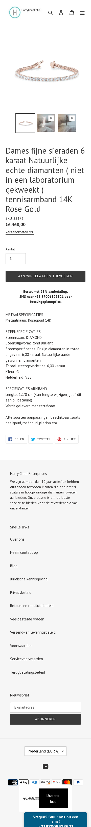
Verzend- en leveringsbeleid (33, 632)
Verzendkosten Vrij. (20, 232)
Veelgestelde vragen (27, 619)
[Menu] (82, 12)
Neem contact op (24, 552)
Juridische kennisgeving (29, 579)
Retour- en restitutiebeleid (32, 605)
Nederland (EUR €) (43, 751)
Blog (13, 565)
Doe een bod (53, 798)
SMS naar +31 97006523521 (41, 296)
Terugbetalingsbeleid (27, 672)
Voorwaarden (21, 645)
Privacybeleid (20, 592)
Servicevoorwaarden (26, 658)
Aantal (10, 249)
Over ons (17, 539)
